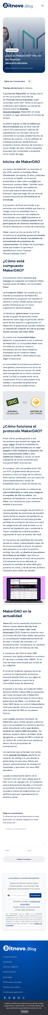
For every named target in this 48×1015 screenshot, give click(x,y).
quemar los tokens (18, 755)
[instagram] (9, 998)
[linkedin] (14, 998)
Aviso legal (7, 977)
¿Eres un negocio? (10, 967)
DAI (11, 199)
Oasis (12, 444)
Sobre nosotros (9, 972)
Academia (7, 962)
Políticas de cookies (11, 987)
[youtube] (19, 998)
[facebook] (5, 998)
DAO (34, 181)
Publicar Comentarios (24, 859)
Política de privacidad (12, 982)
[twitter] (23, 998)
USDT (24, 217)
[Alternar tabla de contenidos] (28, 81)
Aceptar (25, 1011)
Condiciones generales (12, 992)
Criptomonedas (12, 50)
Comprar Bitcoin (10, 957)
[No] (45, 1008)
